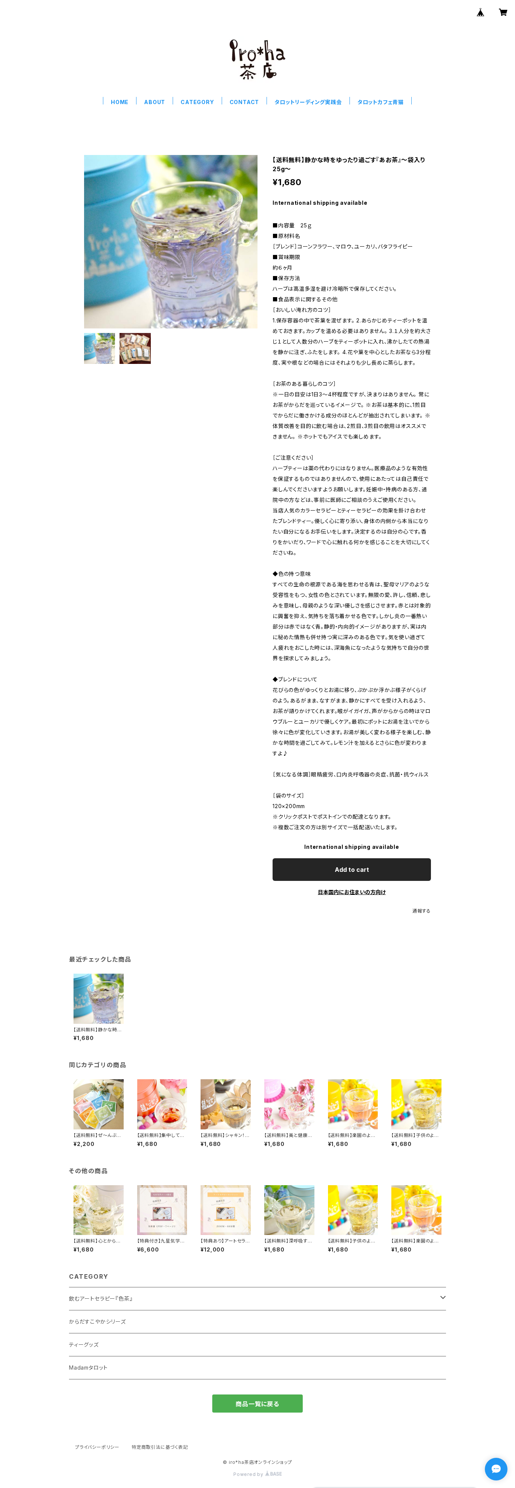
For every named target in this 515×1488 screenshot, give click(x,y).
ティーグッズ (84, 1344)
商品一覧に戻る (257, 1404)
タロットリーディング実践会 (308, 102)
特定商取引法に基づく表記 (160, 1447)
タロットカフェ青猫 (380, 102)
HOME (120, 102)
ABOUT (154, 102)
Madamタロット (88, 1367)
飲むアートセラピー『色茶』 (100, 1298)
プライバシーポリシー (97, 1447)
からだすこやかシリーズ (97, 1321)
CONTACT (244, 102)
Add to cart (352, 869)
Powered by (249, 1474)
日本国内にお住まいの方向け (352, 892)
